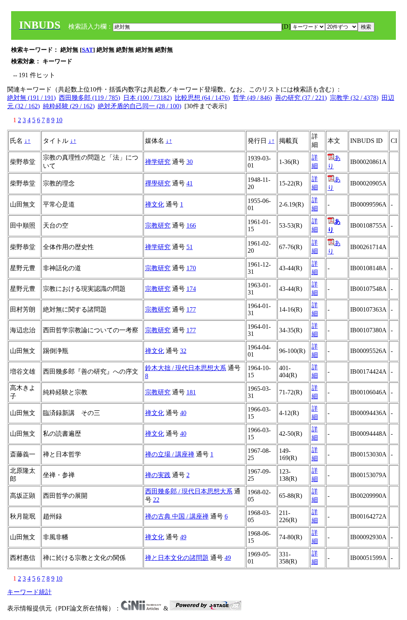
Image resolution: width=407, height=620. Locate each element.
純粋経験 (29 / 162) (69, 106)
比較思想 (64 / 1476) (202, 97)
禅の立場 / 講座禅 (169, 454)
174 (191, 288)
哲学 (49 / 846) (252, 97)
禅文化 (154, 204)
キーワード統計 (29, 592)
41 (189, 183)
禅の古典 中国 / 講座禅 (177, 516)
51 (189, 247)
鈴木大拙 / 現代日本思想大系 (185, 368)
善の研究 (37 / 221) (301, 97)
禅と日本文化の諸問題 (177, 557)
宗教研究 (158, 225)
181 (191, 392)
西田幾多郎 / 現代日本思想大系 (189, 491)
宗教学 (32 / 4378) (354, 97)
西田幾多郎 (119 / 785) (89, 97)
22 (156, 499)
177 (191, 309)
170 (191, 268)
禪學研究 (158, 183)
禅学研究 (158, 161)
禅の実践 (158, 475)
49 (183, 537)
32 (183, 350)
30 (189, 161)
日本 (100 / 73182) (147, 97)
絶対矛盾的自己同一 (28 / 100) (139, 106)
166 (191, 225)
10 (59, 120)
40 (183, 412)
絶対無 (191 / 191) (31, 97)
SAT (87, 50)
